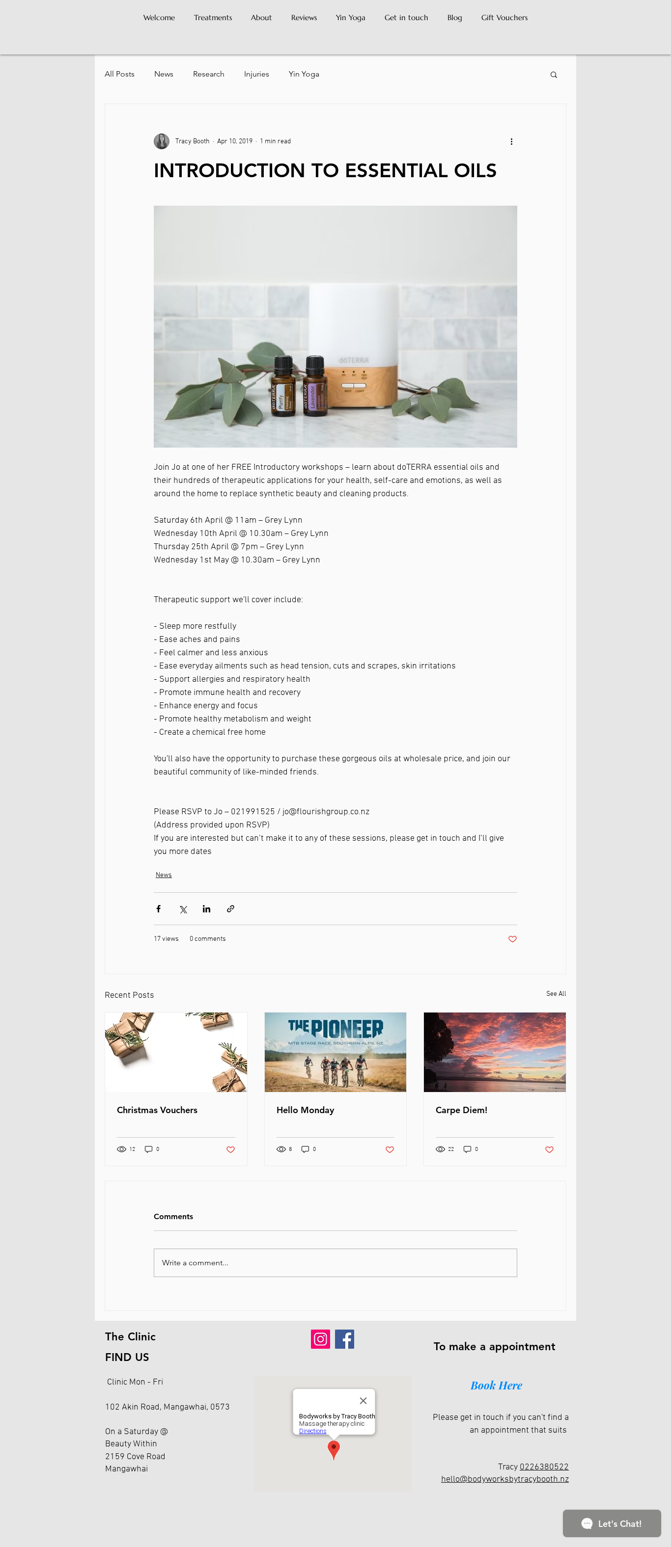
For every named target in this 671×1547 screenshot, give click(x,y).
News (163, 74)
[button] (554, 74)
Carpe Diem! (461, 1110)
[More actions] (511, 141)
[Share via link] (230, 908)
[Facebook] (344, 1339)
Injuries (256, 74)
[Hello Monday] (336, 1052)
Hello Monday (305, 1110)
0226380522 (544, 1467)
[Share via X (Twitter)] (182, 908)
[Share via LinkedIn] (206, 908)
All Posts (120, 74)
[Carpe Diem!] (495, 1052)
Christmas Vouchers (157, 1110)
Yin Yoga (304, 74)
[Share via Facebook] (158, 908)
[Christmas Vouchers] (176, 1052)
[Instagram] (320, 1339)
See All (556, 994)
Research (208, 74)
